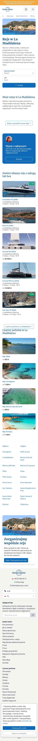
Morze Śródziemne (21, 16)
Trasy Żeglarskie (8, 698)
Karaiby (5, 674)
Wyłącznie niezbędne (19, 733)
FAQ (4, 657)
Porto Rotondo (26, 482)
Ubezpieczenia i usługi (10, 639)
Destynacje (10, 16)
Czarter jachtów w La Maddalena (18, 326)
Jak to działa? (7, 627)
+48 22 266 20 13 (20, 579)
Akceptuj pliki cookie (19, 728)
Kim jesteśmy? (7, 625)
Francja (5, 686)
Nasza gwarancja (9, 630)
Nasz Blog (6, 660)
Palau (22, 471)
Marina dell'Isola (8, 465)
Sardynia (5, 683)
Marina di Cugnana (27, 465)
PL (8, 596)
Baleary (5, 677)
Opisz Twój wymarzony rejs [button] (16, 560)
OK (33, 615)
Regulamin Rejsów (9, 654)
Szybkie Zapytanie (9, 701)
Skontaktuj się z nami (20, 585)
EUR (8, 591)
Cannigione (6, 452)
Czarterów (21, 654)
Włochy (32, 16)
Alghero (5, 446)
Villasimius (24, 504)
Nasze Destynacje (9, 692)
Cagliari (23, 446)
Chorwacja (6, 671)
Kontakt (19, 159)
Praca (4, 648)
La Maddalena (7, 457)
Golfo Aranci (25, 452)
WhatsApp (20, 582)
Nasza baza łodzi (8, 695)
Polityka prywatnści (9, 651)
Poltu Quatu (7, 477)
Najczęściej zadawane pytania (13, 642)
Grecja (4, 680)
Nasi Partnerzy (8, 633)
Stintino (5, 504)
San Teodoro (7, 488)
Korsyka (5, 689)
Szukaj (20, 85)
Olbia (4, 471)
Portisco (23, 477)
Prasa (4, 645)
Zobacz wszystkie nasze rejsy (18, 123)
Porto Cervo (7, 482)
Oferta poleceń (8, 636)
